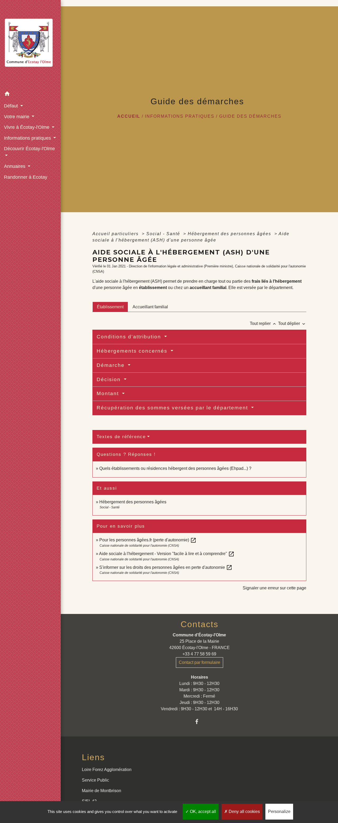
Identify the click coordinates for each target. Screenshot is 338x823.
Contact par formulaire (199, 662)
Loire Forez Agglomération (107, 769)
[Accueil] (30, 44)
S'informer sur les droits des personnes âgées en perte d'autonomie (165, 567)
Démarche (111, 365)
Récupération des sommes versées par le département (173, 407)
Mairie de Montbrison (101, 790)
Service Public (95, 780)
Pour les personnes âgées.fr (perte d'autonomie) (147, 540)
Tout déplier (292, 323)
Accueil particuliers (116, 233)
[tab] (110, 307)
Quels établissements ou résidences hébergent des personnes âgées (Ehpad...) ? (175, 468)
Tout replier (263, 323)
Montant (109, 393)
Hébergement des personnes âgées (230, 233)
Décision (110, 379)
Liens (93, 757)
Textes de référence (121, 436)
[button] (30, 95)
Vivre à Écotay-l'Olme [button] (27, 127)
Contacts (199, 624)
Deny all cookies (244, 811)
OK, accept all (202, 811)
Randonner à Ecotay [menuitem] (25, 177)
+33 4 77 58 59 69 (199, 654)
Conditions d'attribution (130, 336)
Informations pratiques (179, 116)
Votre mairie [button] (17, 116)
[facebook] (199, 721)
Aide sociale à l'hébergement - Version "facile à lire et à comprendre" (166, 553)
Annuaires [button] (15, 166)
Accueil (128, 116)
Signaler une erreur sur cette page (274, 588)
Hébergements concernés (133, 351)
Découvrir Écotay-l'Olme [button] (29, 148)
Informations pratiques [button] (28, 138)
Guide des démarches (250, 116)
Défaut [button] (11, 105)
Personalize (279, 811)
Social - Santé (164, 233)
